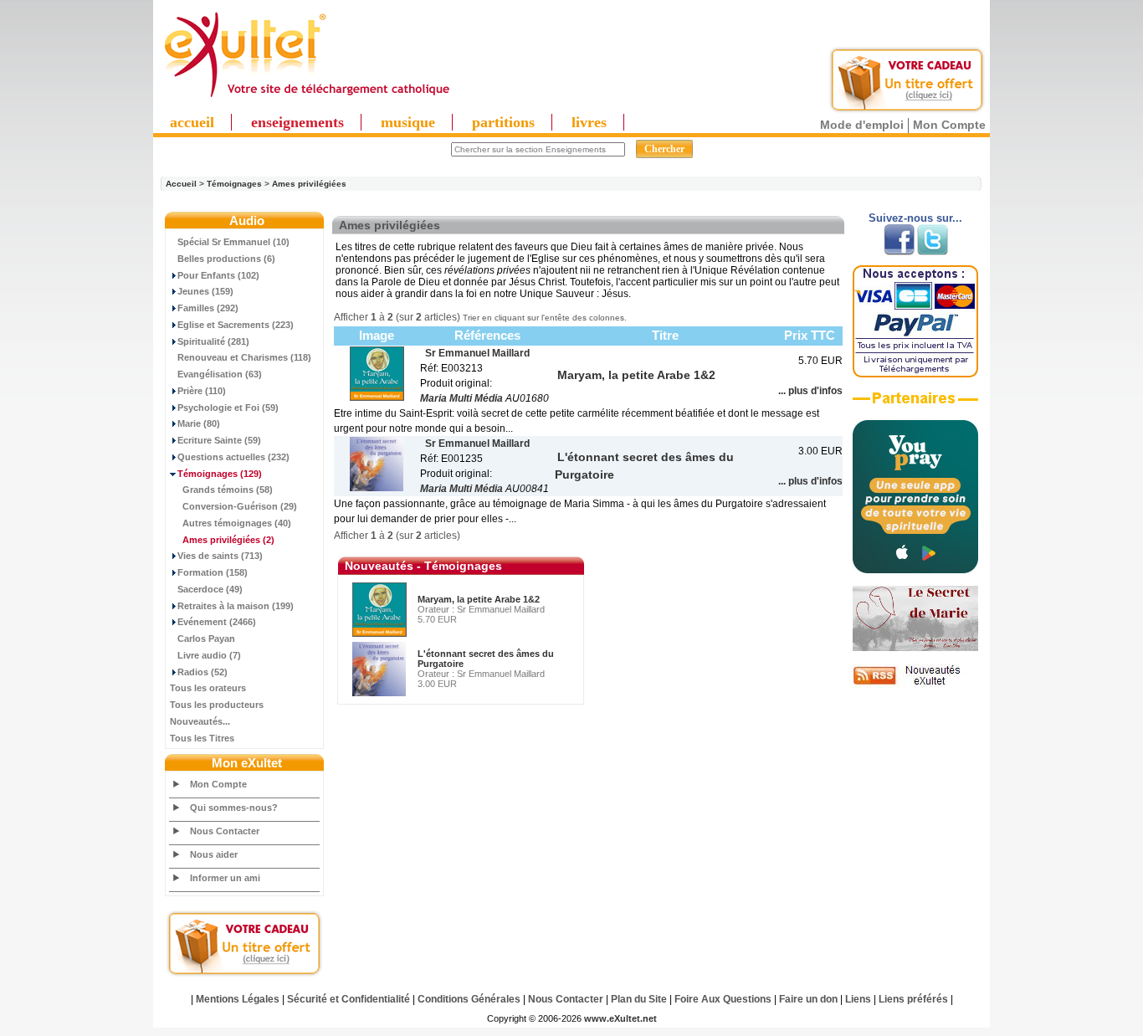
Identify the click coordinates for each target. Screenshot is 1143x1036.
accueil (192, 122)
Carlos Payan (206, 638)
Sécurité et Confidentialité (348, 999)
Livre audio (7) (209, 655)
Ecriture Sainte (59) (219, 440)
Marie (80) (198, 423)
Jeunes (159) (205, 291)
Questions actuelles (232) (233, 457)
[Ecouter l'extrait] (915, 404)
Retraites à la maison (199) (235, 606)
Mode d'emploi (862, 124)
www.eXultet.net (620, 1018)
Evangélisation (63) (219, 374)
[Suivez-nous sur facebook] (899, 252)
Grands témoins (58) (227, 490)
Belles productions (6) (226, 259)
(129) (219, 474)
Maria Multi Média (461, 398)
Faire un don (808, 999)
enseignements (297, 122)
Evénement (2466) (216, 622)
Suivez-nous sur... (915, 218)
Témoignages (234, 183)
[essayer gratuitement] (907, 110)
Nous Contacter (224, 831)
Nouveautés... (200, 721)
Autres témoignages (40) (236, 523)
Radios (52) (202, 672)
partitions (503, 122)
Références (487, 335)
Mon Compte (949, 124)
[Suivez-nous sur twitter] (932, 252)
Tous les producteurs (217, 705)
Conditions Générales (469, 999)
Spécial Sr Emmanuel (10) (233, 242)
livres (589, 122)
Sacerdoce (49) (210, 589)
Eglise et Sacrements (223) (235, 325)
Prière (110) (201, 391)
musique (408, 122)
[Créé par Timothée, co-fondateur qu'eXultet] (915, 570)
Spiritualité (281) (213, 341)
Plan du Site (639, 999)
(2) (228, 540)
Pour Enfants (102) (218, 275)
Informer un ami (225, 878)
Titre (665, 335)
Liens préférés (913, 999)
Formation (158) (212, 572)
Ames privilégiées (309, 183)
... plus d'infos (810, 391)
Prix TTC (809, 335)
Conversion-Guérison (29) (239, 506)
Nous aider (214, 854)
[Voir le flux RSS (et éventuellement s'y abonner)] (915, 684)
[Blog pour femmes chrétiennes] (915, 648)
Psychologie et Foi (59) (228, 408)
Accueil (181, 183)
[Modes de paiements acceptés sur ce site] (915, 374)
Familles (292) (207, 308)
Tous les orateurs (208, 688)
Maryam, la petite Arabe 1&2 (479, 599)
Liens (858, 999)
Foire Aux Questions (722, 999)
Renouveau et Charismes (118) (244, 357)
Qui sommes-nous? (234, 808)
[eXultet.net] (306, 98)
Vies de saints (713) (220, 556)
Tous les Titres (202, 738)
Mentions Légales (237, 999)
